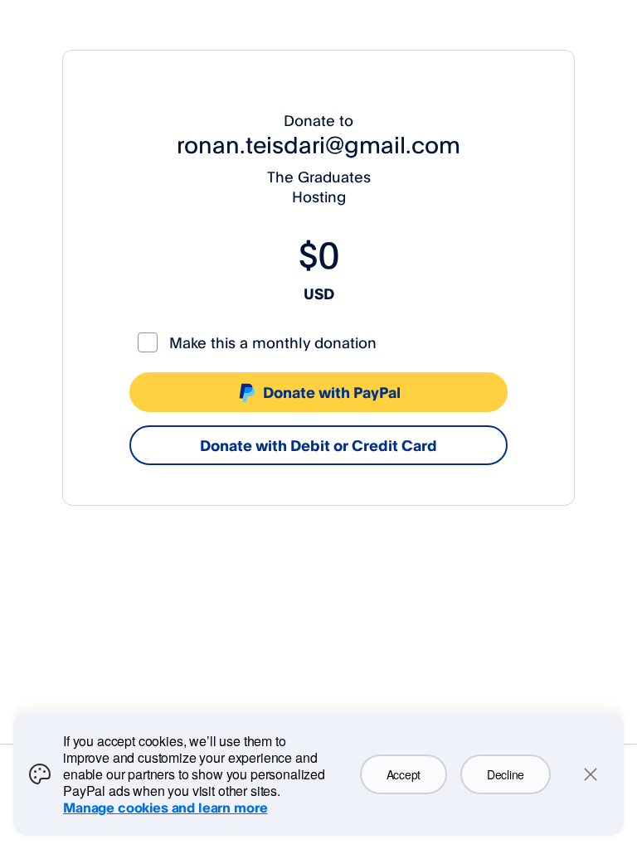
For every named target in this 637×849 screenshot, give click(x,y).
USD (319, 293)
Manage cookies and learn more (165, 807)
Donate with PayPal (332, 392)
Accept (404, 774)
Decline (505, 774)
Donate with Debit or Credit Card (318, 445)
